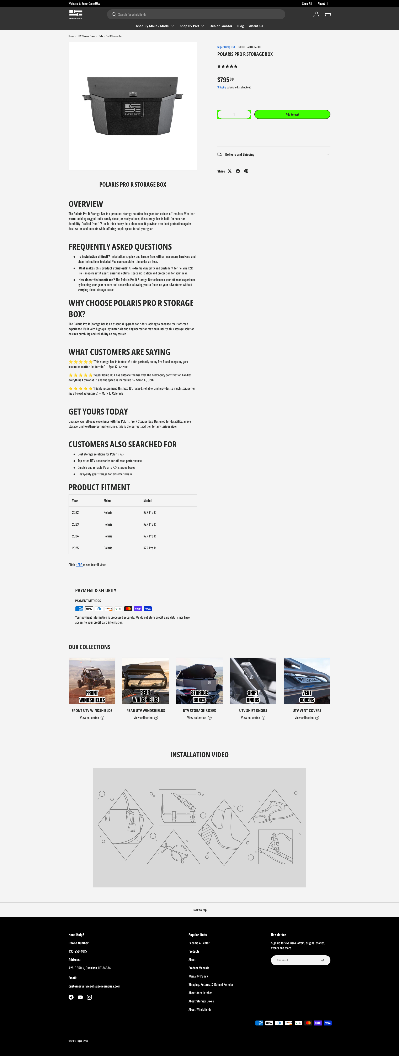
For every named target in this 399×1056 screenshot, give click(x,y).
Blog (240, 26)
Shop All (307, 3)
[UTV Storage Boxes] (199, 681)
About (321, 3)
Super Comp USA (226, 47)
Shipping (221, 87)
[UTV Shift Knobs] (253, 681)
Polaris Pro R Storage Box (110, 36)
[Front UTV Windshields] (92, 681)
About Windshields (199, 1009)
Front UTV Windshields (92, 710)
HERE (79, 564)
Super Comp (82, 1041)
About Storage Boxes (201, 1000)
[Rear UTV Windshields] (145, 681)
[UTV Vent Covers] (307, 681)
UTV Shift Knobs (253, 710)
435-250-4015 (78, 951)
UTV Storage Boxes (86, 36)
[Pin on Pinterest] (246, 171)
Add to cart (292, 114)
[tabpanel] (133, 384)
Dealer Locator (221, 26)
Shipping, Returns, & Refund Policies (210, 984)
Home (71, 36)
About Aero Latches (200, 992)
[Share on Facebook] (238, 171)
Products (193, 951)
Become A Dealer (198, 942)
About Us (256, 26)
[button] (227, 66)
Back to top (200, 910)
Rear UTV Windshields (146, 710)
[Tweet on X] (229, 171)
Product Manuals (198, 967)
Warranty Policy (198, 976)
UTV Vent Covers (307, 710)
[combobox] (196, 14)
